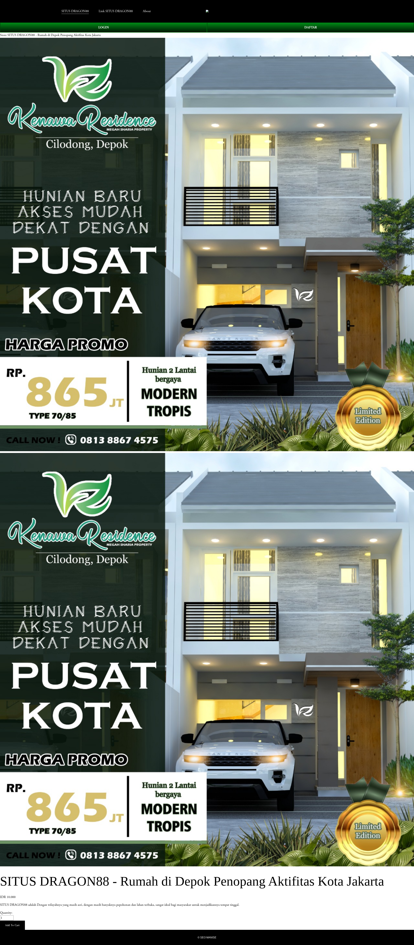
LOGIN (103, 27)
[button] (12, 925)
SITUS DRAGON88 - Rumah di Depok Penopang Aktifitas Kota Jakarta (54, 35)
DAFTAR (310, 27)
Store (3, 35)
